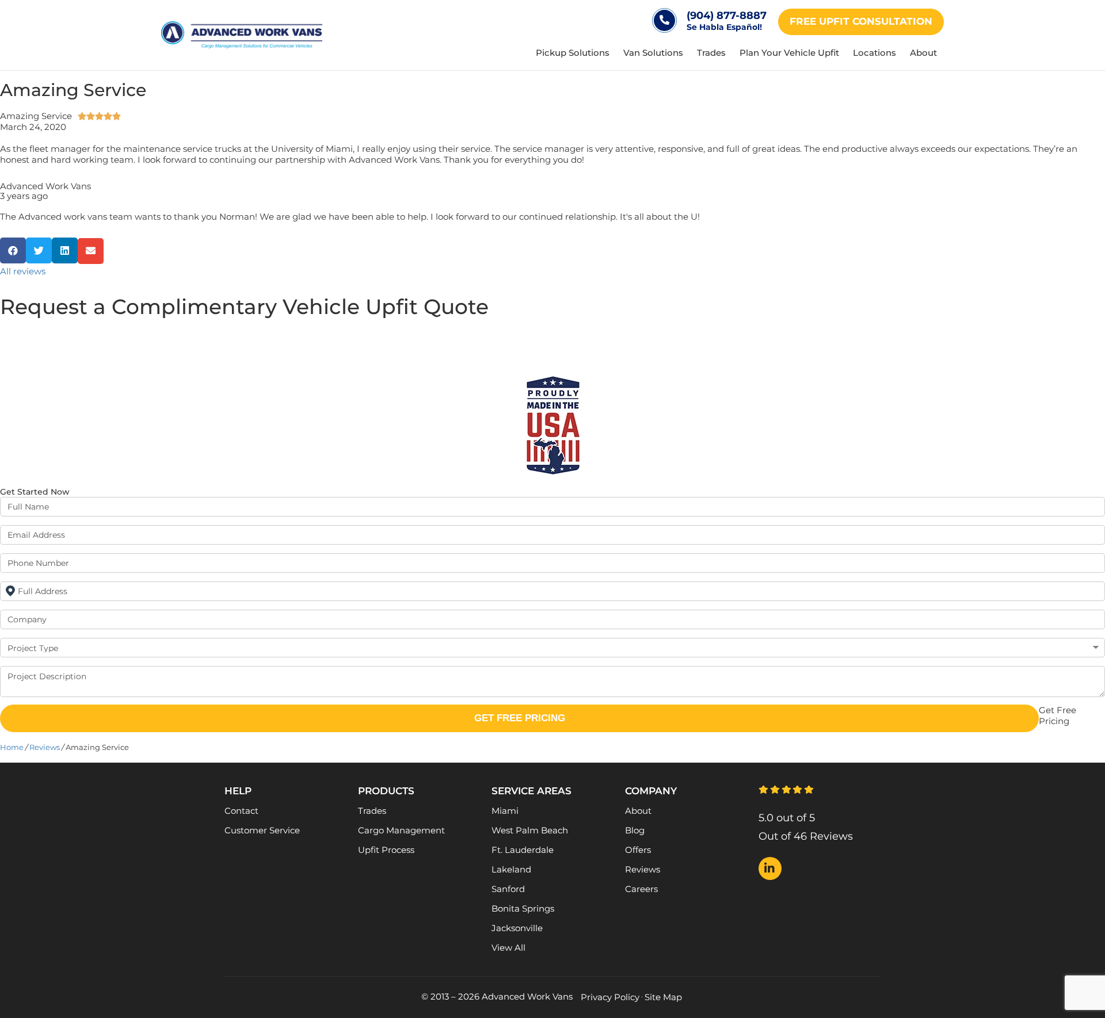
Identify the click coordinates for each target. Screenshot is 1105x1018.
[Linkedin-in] (770, 868)
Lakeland (511, 869)
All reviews (22, 271)
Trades (711, 52)
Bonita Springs (522, 908)
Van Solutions (653, 52)
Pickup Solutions (572, 52)
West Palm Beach (529, 830)
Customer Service (262, 830)
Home (12, 747)
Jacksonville (517, 928)
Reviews (44, 747)
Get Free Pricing (519, 718)
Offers (638, 849)
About (923, 52)
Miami (505, 810)
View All (508, 947)
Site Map (663, 997)
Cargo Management (401, 830)
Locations (874, 52)
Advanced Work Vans (45, 186)
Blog (635, 830)
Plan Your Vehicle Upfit (789, 52)
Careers (641, 888)
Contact (241, 810)
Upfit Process (386, 849)
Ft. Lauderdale (522, 849)
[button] (13, 250)
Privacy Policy (610, 997)
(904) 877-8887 (727, 15)
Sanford (508, 888)
